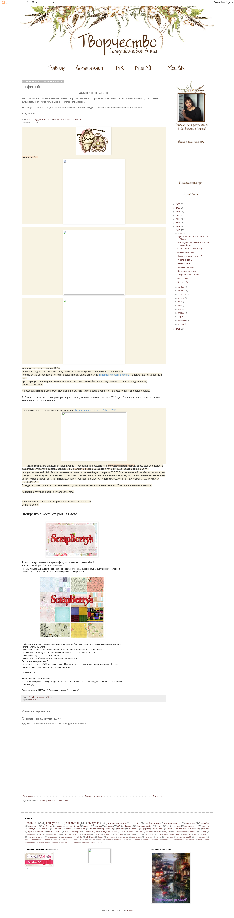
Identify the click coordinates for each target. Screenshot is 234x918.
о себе (135, 823)
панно (158, 837)
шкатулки (33, 829)
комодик (130, 834)
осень (139, 834)
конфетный (182, 278)
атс (195, 834)
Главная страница (93, 796)
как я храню (204, 834)
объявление (166, 839)
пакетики (148, 837)
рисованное (53, 837)
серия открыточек (185, 252)
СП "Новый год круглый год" (185, 832)
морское (146, 839)
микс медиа (136, 837)
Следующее (28, 796)
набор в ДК (56, 829)
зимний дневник (70, 839)
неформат (145, 829)
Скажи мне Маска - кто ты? (189, 256)
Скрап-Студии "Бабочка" (39, 119)
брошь (100, 837)
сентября (182, 294)
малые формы (54, 831)
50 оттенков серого (73, 832)
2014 (178, 223)
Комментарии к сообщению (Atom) (52, 801)
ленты (98, 826)
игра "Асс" (120, 834)
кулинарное (123, 837)
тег (168, 826)
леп (109, 839)
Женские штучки (91, 832)
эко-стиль (95, 842)
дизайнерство (151, 823)
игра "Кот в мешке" (36, 831)
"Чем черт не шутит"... (187, 267)
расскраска (190, 839)
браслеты (57, 839)
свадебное (169, 837)
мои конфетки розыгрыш (101, 829)
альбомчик (47, 826)
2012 (178, 230)
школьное (85, 842)
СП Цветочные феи (109, 832)
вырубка (93, 823)
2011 (178, 329)
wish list (79, 837)
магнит (177, 826)
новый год (74, 826)
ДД (146, 834)
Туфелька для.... (184, 260)
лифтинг (117, 839)
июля (180, 302)
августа (181, 298)
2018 (178, 208)
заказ (159, 826)
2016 (178, 215)
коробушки (81, 829)
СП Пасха (90, 837)
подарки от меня (117, 823)
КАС (40, 834)
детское (205, 829)
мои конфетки (190, 826)
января (181, 324)
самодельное (66, 837)
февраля (182, 320)
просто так (178, 839)
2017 (178, 211)
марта (181, 317)
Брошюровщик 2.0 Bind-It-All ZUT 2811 (95, 410)
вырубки (205, 823)
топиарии (54, 842)
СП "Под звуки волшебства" (168, 834)
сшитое (132, 829)
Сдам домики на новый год (189, 249)
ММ (151, 834)
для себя (111, 837)
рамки (68, 829)
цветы (76, 842)
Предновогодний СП (33, 839)
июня (180, 306)
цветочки (31, 823)
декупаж (166, 832)
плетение (157, 829)
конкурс (51, 823)
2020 (178, 204)
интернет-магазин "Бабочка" (114, 374)
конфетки (34, 700)
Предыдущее (159, 796)
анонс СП (187, 834)
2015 (178, 219)
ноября (181, 287)
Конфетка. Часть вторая (188, 275)
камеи (139, 832)
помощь (203, 832)
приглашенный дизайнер (187, 829)
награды (155, 839)
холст (157, 832)
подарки (109, 826)
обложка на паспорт (36, 837)
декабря (182, 233)
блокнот (128, 826)
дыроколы (108, 834)
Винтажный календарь (187, 271)
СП (118, 826)
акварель (47, 839)
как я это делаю (127, 832)
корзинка (101, 839)
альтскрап (86, 834)
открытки (72, 823)
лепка (44, 829)
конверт (87, 826)
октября (182, 291)
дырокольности (172, 823)
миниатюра (135, 839)
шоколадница (30, 834)
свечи (199, 839)
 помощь (201, 837)
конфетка (190, 823)
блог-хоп (97, 834)
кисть (93, 839)
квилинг (149, 832)
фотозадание (66, 842)
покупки (168, 829)
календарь (84, 839)
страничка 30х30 (184, 837)
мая (180, 309)
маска (126, 839)
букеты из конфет (144, 826)
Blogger (129, 910)
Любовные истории (53, 834)
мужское (121, 829)
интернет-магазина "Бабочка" (67, 119)
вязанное (61, 826)
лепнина (205, 826)
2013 (178, 226)
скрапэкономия (42, 842)
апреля (181, 313)
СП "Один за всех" (71, 834)
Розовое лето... (184, 263)
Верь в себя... (183, 282)
